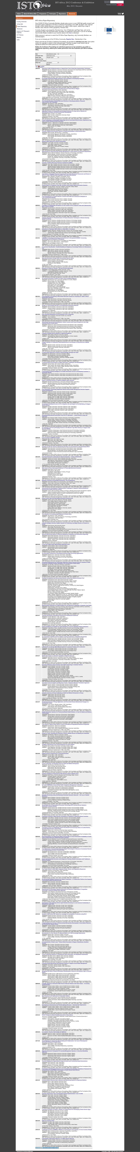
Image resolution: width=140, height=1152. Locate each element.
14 (49, 1147)
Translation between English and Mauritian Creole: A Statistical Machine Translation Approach (65, 682)
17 (53, 1147)
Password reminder (111, 4)
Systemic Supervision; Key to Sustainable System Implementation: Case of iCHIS (62, 1093)
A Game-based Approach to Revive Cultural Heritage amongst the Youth (60, 352)
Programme (42, 13)
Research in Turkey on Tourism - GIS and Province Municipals (57, 268)
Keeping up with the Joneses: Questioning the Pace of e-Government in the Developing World (66, 446)
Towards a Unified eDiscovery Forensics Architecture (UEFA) (57, 162)
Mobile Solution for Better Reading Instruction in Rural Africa (57, 1015)
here (70, 33)
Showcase (19, 29)
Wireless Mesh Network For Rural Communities (54, 141)
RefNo (41, 66)
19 (56, 1147)
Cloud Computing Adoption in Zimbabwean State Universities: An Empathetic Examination (65, 954)
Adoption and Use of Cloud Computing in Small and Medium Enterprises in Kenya (62, 693)
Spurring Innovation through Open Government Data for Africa (58, 258)
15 (50, 1147)
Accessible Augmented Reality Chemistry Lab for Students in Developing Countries (63, 78)
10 (43, 1147)
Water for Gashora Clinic (48, 1120)
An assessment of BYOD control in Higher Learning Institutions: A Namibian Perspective (64, 636)
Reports (19, 37)
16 (52, 1147)
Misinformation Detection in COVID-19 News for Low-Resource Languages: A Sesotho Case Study (66, 605)
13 (48, 1147)
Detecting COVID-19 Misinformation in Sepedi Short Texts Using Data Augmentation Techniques (66, 68)
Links (18, 39)
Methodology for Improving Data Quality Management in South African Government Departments (66, 151)
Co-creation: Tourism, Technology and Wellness (54, 1031)
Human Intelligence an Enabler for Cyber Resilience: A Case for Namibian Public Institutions (65, 626)
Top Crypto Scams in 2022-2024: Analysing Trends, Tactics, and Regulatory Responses (64, 869)
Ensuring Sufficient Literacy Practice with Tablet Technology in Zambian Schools (62, 664)
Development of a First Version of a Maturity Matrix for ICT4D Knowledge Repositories (63, 933)
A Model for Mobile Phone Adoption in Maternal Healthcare (57, 333)
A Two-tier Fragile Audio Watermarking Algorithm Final (56, 544)
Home (19, 13)
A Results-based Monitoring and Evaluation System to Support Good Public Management (64, 963)
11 (45, 1147)
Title (43, 66)
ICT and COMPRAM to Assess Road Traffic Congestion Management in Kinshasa (62, 784)
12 (46, 1147)
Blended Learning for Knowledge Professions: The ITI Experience (58, 480)
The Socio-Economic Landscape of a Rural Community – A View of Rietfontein (62, 456)
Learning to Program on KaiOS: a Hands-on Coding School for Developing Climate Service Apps (66, 1109)
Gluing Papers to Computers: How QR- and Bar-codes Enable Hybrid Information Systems (64, 185)
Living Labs (20, 24)
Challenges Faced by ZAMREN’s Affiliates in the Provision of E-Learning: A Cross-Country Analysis (67, 1129)
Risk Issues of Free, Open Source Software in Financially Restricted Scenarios (61, 468)
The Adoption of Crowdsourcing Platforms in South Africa (56, 514)
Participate (52, 13)
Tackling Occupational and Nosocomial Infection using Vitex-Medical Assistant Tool (63, 578)
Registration (62, 13)
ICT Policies (20, 35)
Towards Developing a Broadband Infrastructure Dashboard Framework (60, 615)
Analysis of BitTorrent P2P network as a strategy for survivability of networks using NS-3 (64, 914)
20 (58, 1147)
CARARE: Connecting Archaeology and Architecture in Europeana (58, 238)
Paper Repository (22, 26)
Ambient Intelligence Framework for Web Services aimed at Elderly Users (60, 773)
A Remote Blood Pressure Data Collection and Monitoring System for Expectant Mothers (64, 1080)
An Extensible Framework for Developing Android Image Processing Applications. (62, 553)
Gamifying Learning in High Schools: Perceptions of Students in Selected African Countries (65, 816)
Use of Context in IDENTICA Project (51, 437)
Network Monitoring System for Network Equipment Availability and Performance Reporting (65, 534)
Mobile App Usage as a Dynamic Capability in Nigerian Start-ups (58, 655)
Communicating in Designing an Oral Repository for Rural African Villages (60, 88)
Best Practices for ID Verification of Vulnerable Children (56, 996)
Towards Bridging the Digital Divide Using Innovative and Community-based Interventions (64, 1061)
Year (37, 66)
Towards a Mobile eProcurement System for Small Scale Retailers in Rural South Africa (63, 131)
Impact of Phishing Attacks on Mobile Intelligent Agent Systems (58, 380)
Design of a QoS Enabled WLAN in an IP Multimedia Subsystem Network (60, 305)
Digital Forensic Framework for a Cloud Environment (55, 753)
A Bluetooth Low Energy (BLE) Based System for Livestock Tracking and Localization (63, 646)
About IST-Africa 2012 (30, 13)
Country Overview (21, 21)
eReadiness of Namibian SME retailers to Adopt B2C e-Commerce (58, 229)
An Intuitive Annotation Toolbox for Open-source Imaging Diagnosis (59, 278)
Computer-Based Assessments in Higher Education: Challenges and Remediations (63, 362)
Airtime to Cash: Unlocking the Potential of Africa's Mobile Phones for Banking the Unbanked (65, 733)
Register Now (70, 39)
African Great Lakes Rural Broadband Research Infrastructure (57, 498)
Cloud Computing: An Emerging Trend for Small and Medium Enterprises (60, 763)
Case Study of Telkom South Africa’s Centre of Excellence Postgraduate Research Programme (65, 724)
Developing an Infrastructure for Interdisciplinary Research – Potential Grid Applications (64, 1004)
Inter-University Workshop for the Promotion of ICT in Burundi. (58, 314)
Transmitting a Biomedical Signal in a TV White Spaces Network (58, 1138)
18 (55, 1147)
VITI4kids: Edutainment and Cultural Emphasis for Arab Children (58, 744)
